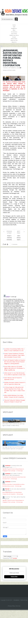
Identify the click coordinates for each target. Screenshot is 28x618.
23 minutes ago (14, 478)
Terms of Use (23, 600)
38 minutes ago (20, 494)
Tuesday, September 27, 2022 (11, 67)
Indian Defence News (9, 70)
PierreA (7, 489)
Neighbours (14, 28)
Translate (14, 558)
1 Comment (14, 244)
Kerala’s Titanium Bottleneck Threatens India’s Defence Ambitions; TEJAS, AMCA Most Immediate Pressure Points (14, 355)
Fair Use (18, 606)
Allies (14, 30)
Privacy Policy (11, 606)
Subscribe (14, 576)
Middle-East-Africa (14, 35)
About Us (14, 42)
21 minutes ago (19, 470)
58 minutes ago (19, 502)
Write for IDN (14, 40)
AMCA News (14, 38)
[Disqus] (14, 271)
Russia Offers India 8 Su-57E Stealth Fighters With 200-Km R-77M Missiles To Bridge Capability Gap (14, 368)
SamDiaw (7, 465)
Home (14, 25)
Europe (14, 37)
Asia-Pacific (14, 33)
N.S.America (14, 32)
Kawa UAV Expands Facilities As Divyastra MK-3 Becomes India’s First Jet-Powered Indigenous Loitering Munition (14, 361)
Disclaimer (16, 600)
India (14, 26)
